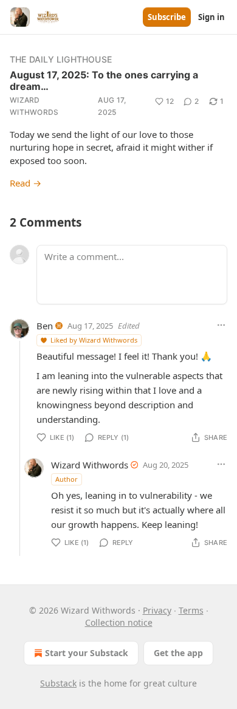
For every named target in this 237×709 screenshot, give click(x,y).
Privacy (157, 610)
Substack (58, 683)
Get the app (178, 653)
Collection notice (119, 622)
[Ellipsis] (221, 325)
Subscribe (167, 17)
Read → (25, 183)
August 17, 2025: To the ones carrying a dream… (104, 80)
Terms (191, 610)
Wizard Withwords (34, 106)
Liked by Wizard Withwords (93, 339)
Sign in (211, 17)
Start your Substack (86, 653)
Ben (44, 326)
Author (66, 479)
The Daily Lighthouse (61, 59)
